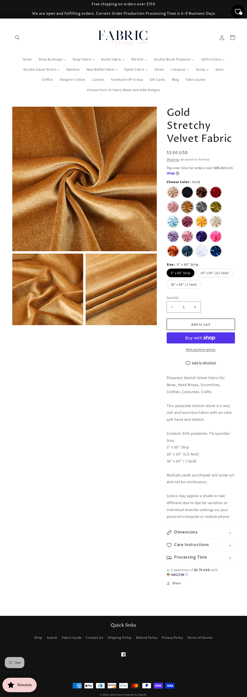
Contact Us (94, 637)
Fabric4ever (116, 694)
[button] (17, 37)
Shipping (173, 159)
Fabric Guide (72, 637)
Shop (38, 637)
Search (52, 637)
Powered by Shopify (135, 694)
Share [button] (176, 583)
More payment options (201, 349)
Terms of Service (200, 637)
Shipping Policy (119, 637)
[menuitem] (27, 59)
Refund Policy (147, 637)
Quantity (173, 298)
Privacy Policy (172, 637)
